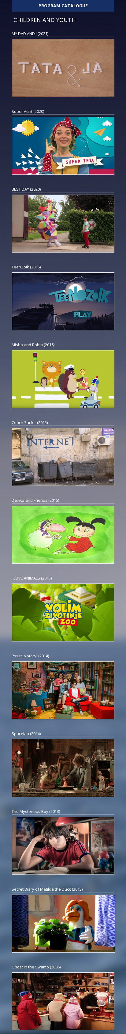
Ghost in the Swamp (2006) (36, 967)
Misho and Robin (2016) (33, 344)
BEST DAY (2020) (26, 189)
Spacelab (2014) (26, 733)
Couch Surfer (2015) (30, 422)
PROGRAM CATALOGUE (63, 6)
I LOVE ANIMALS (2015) (32, 578)
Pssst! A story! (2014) (30, 656)
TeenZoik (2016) (26, 267)
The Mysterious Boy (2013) (36, 811)
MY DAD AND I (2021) (30, 33)
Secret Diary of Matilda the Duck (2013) (47, 889)
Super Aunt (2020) (28, 111)
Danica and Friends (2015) (35, 500)
